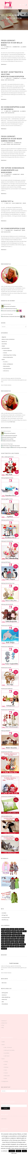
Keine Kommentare (17, 203)
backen (16, 929)
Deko (18, 931)
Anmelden (4, 913)
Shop (8, 946)
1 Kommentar (16, 78)
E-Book (25, 931)
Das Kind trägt (8, 931)
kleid (18, 937)
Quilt (3, 944)
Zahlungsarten (5, 992)
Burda (3, 931)
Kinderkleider (8, 937)
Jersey (3, 937)
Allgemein (23, 46)
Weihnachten (4, 948)
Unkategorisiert (5, 1081)
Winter (5, 1078)
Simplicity (12, 946)
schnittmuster (23, 944)
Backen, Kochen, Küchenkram (8, 339)
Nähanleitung (7, 942)
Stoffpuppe (17, 946)
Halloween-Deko (4, 935)
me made (16, 939)
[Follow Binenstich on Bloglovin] (21, 316)
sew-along (3, 946)
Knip (2, 939)
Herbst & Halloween (7, 350)
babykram (12, 929)
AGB (3, 1001)
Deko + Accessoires (8, 1047)
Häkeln (3, 346)
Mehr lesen (12, 421)
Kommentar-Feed (5, 917)
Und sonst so (6, 370)
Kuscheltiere (6, 1053)
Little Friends (11, 939)
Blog (3, 1027)
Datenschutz (4, 999)
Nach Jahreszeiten (5, 348)
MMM (3, 942)
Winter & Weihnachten (8, 357)
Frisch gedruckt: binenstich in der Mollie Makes (11, 43)
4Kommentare (16, 174)
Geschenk (3, 933)
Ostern (17, 942)
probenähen (21, 942)
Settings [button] (24, 1151)
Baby (7, 929)
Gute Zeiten (4, 343)
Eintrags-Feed (5, 915)
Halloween (19, 933)
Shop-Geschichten (9, 80)
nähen (13, 942)
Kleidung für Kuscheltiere (9, 1050)
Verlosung (22, 946)
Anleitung (3, 929)
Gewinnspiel (9, 933)
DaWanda (14, 931)
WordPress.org (5, 919)
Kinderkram (14, 937)
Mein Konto (4, 982)
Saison (3, 1058)
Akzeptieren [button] (11, 1151)
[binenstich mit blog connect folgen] (24, 316)
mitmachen (22, 939)
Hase (10, 935)
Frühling (6, 1061)
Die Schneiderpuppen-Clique (13, 228)
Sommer (5, 352)
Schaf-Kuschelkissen (8, 944)
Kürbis (6, 939)
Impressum (4, 995)
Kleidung (22, 937)
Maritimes (6, 1067)
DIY (21, 931)
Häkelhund (18, 935)
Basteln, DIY (4, 48)
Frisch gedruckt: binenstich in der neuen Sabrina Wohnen (11, 139)
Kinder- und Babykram (8, 364)
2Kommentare (16, 46)
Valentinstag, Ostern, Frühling (9, 355)
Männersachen (6, 366)
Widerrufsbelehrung (6, 997)
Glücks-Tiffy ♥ (7, 201)
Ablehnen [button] (18, 1151)
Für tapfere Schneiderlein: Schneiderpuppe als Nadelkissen (13, 170)
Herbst (13, 935)
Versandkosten (5, 1004)
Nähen (2, 80)
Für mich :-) (5, 361)
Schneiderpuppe (16, 944)
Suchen (5, 1108)
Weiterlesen (3, 64)
